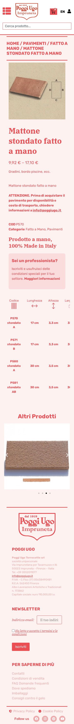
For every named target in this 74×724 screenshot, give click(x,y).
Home (13, 43)
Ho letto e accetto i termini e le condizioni (35, 632)
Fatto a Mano (36, 229)
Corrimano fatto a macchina (41, 449)
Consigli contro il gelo (28, 698)
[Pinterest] (54, 719)
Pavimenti (34, 43)
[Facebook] (36, 719)
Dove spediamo (24, 688)
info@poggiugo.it (47, 210)
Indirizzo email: (23, 620)
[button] (6, 455)
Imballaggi (20, 693)
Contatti (18, 673)
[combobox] (37, 26)
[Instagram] (45, 719)
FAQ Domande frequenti (30, 683)
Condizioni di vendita (28, 678)
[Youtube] (62, 719)
